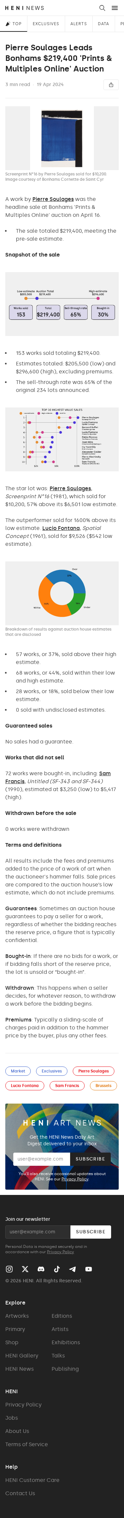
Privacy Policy (75, 1179)
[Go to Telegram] (72, 1269)
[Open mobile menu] (115, 8)
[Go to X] (25, 1269)
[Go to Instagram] (9, 1269)
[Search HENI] (102, 8)
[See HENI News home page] (49, 8)
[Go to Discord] (41, 1269)
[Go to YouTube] (89, 1269)
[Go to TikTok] (57, 1269)
